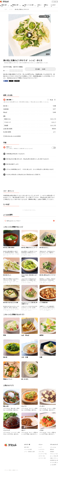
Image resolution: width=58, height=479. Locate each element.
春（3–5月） (25, 379)
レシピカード (53, 5)
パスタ (41, 430)
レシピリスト (41, 449)
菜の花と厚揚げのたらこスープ (29, 247)
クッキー (42, 406)
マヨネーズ (7, 122)
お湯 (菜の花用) (7, 128)
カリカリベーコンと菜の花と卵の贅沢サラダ (29, 303)
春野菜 (41, 335)
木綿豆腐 (5, 109)
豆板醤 (6, 125)
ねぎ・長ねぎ (25, 335)
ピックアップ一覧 (42, 453)
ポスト (12, 80)
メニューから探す (28, 449)
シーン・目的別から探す (29, 451)
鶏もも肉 (6, 406)
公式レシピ (39, 5)
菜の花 (5, 106)
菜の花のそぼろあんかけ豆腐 (10, 302)
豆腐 (41, 357)
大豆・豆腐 (24, 357)
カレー (23, 430)
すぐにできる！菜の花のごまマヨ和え (29, 275)
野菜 (4, 335)
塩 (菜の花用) (7, 132)
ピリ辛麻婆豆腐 (44, 302)
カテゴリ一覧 (41, 456)
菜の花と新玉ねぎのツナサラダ (47, 275)
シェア (6, 80)
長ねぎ (5, 112)
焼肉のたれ (7, 119)
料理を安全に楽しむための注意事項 (13, 136)
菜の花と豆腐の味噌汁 (9, 247)
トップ (40, 447)
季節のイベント (7, 379)
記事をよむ (46, 5)
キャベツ (24, 406)
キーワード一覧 (42, 458)
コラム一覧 (41, 451)
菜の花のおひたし (44, 247)
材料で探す (26, 447)
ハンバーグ (6, 430)
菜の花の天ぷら (7, 275)
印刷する (17, 80)
